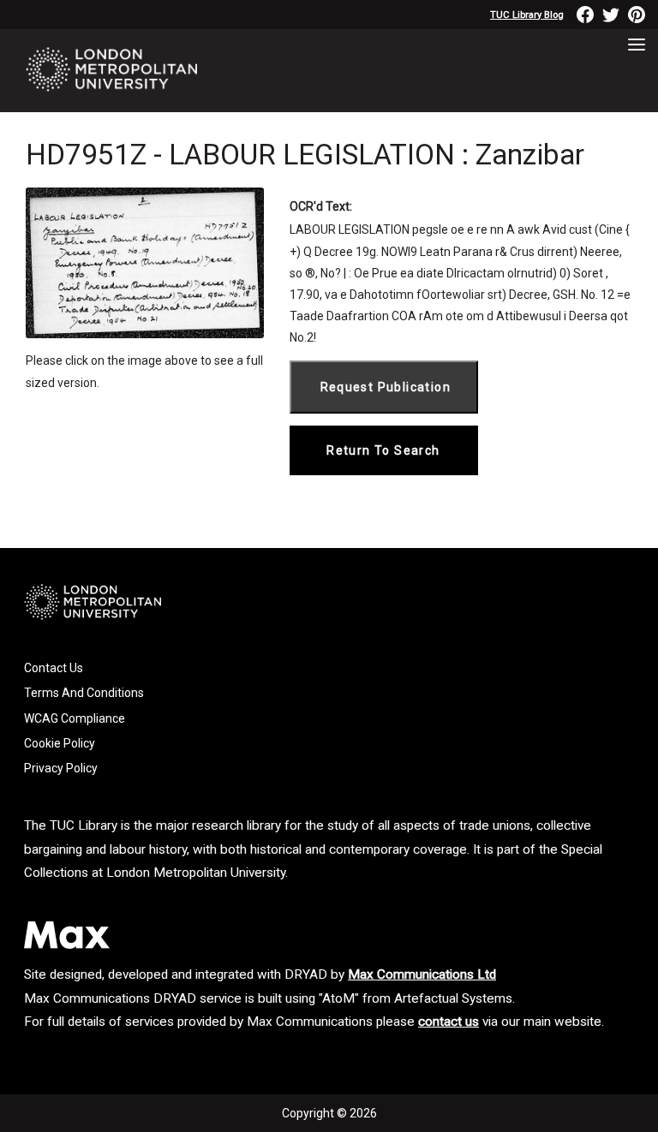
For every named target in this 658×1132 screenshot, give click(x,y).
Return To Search (383, 450)
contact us (448, 1021)
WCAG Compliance (74, 718)
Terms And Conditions (84, 693)
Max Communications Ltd (422, 974)
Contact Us (53, 668)
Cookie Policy (59, 743)
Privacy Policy (61, 768)
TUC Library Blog (527, 15)
